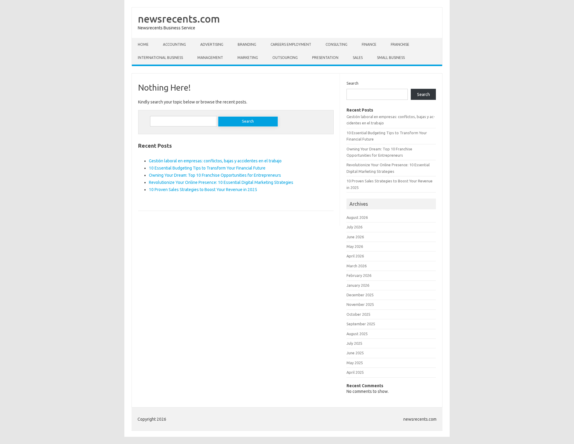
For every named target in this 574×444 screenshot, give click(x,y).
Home (143, 44)
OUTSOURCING (285, 57)
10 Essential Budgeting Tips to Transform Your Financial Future (207, 168)
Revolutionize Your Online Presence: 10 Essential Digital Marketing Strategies (221, 182)
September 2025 (360, 324)
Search (352, 83)
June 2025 (355, 353)
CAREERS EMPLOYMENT (291, 44)
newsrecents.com (179, 18)
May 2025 (354, 363)
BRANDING (247, 44)
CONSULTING (336, 44)
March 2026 (356, 266)
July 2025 (354, 343)
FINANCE (369, 44)
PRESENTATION (325, 57)
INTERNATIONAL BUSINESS (160, 57)
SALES (358, 57)
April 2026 (355, 256)
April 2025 (355, 372)
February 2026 (358, 275)
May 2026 (354, 246)
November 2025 (360, 304)
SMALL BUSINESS (391, 57)
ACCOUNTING (174, 44)
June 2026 (355, 237)
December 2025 (360, 295)
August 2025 (357, 334)
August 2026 (357, 217)
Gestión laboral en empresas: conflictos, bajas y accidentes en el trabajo (215, 160)
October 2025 (358, 314)
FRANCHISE (400, 44)
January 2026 (357, 285)
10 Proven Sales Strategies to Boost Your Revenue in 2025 (203, 189)
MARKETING (247, 57)
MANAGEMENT (210, 57)
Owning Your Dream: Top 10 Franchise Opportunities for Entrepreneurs (215, 175)
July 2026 (354, 227)
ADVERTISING (211, 44)
